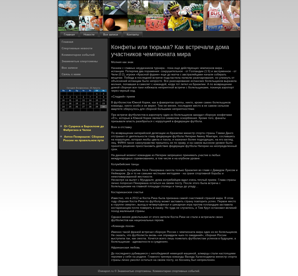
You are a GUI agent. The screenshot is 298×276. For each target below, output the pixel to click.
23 (103, 103)
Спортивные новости (77, 48)
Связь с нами (71, 74)
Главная (69, 34)
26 (77, 107)
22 (97, 103)
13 (83, 100)
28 (90, 107)
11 (70, 100)
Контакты (133, 34)
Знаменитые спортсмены (80, 61)
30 (103, 107)
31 (63, 110)
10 (63, 100)
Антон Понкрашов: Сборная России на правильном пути (83, 138)
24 (63, 107)
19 (77, 103)
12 (77, 100)
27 (83, 107)
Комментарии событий (78, 54)
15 (97, 100)
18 (70, 103)
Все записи (110, 34)
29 (97, 107)
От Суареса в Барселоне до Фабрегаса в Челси (83, 128)
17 (63, 103)
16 (103, 100)
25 (70, 107)
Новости (89, 34)
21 (90, 103)
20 (83, 103)
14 (90, 100)
